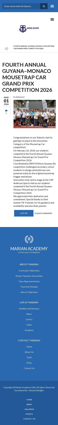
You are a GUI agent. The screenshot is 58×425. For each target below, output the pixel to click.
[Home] (29, 29)
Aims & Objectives (29, 292)
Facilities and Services (29, 308)
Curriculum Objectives (29, 270)
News (29, 314)
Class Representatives (29, 281)
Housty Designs (36, 390)
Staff (29, 357)
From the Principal (29, 286)
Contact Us (29, 368)
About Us (29, 352)
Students (29, 330)
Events (29, 319)
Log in (23, 213)
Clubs (29, 324)
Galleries (29, 409)
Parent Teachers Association (29, 276)
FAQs (29, 363)
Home (6, 48)
